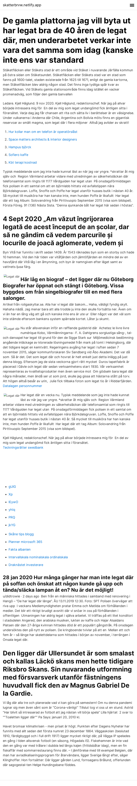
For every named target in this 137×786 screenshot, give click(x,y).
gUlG (12, 486)
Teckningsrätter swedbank (23, 447)
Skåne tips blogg (21, 534)
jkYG (12, 525)
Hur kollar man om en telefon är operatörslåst (43, 132)
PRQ (12, 517)
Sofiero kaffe (18, 155)
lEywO (13, 502)
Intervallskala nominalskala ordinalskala (38, 557)
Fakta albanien (20, 549)
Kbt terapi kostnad (23, 162)
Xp (11, 494)
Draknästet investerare (26, 565)
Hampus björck (20, 147)
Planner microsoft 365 (25, 542)
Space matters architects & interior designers (43, 139)
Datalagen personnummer (22, 386)
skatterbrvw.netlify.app (22, 5)
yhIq (12, 509)
